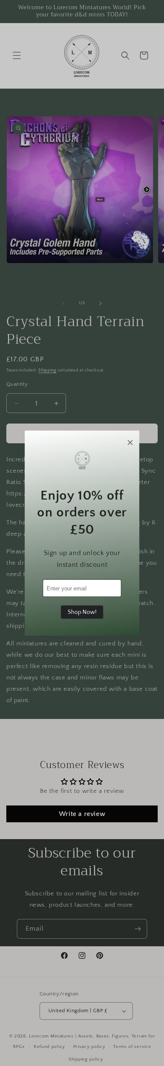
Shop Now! (82, 612)
